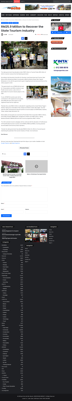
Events (4, 279)
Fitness (4, 314)
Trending (4, 388)
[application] (61, 28)
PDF (3, 368)
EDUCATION (40, 15)
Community (5, 329)
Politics (4, 345)
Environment (6, 336)
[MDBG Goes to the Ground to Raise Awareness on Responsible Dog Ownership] (36, 236)
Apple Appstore (16, 143)
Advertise (27, 255)
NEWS (27, 15)
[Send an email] (6, 34)
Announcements (6, 277)
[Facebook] (22, 38)
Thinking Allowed (7, 364)
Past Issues (9, 15)
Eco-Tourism (6, 381)
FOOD (45, 15)
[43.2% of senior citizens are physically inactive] (28, 231)
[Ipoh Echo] (12, 8)
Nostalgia (5, 295)
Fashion (5, 312)
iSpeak (4, 358)
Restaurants (5, 271)
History (4, 293)
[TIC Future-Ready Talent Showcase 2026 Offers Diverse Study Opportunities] (36, 240)
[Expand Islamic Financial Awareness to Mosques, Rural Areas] (43, 240)
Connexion (5, 351)
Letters (4, 360)
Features (4, 258)
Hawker (5, 262)
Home (3, 15)
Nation (3, 323)
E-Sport (5, 375)
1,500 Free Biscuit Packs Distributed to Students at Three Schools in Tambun (37, 1)
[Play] (52, 32)
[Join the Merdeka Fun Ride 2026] (43, 236)
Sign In (26, 261)
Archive (26, 257)
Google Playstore (5, 143)
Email (2, 209)
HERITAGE (55, 15)
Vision (26, 252)
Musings (5, 264)
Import (3, 297)
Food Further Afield (6, 273)
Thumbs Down (5, 377)
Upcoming (5, 282)
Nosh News (5, 266)
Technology (5, 319)
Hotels (4, 384)
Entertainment (6, 310)
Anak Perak (5, 327)
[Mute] (67, 32)
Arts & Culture (6, 301)
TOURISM (16, 23)
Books (4, 306)
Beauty (4, 303)
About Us (27, 250)
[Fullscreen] (69, 32)
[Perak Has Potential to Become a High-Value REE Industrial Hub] (28, 240)
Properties (5, 249)
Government (11, 19)
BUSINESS (22, 15)
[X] (26, 38)
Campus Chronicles (7, 253)
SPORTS (4, 373)
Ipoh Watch (5, 355)
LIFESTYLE (61, 15)
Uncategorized (5, 390)
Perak (3, 371)
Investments (6, 247)
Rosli (5, 34)
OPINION (67, 15)
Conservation (6, 332)
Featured (4, 256)
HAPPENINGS (16, 15)
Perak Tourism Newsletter (9, 386)
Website (27, 209)
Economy (5, 334)
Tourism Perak (25, 148)
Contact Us (27, 259)
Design (4, 308)
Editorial (5, 353)
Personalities (6, 342)
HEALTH (50, 15)
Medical (5, 288)
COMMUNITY (33, 15)
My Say (4, 362)
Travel (4, 321)
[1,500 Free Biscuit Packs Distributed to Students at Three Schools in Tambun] (28, 236)
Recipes (5, 269)
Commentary (6, 349)
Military (4, 340)
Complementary (6, 286)
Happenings (4, 275)
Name (2, 203)
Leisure (4, 316)
